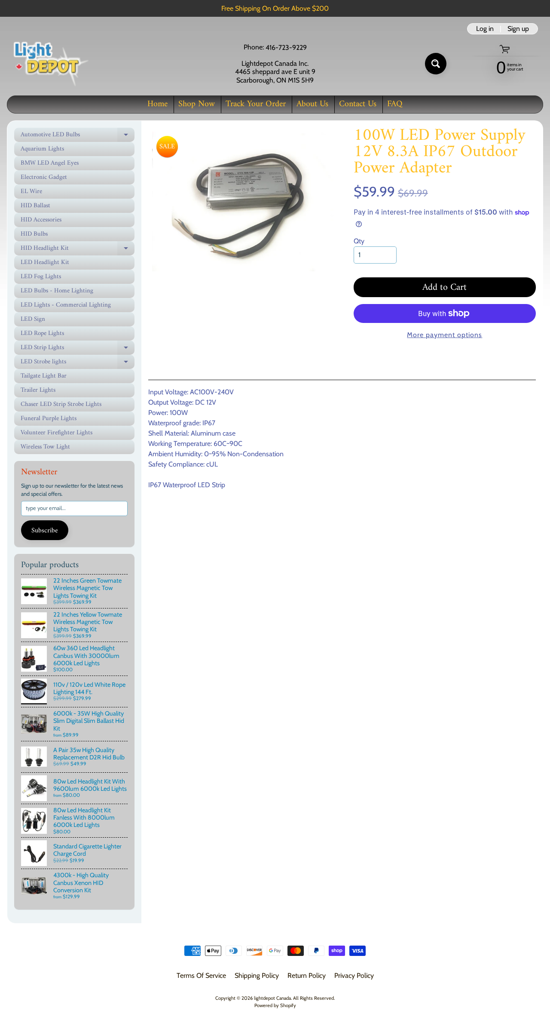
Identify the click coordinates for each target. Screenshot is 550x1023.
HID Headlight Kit (77, 249)
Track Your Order (256, 104)
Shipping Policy (257, 975)
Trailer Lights (38, 390)
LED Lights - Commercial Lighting (66, 305)
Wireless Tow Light (45, 447)
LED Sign (33, 319)
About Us (312, 104)
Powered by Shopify (275, 1005)
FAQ (395, 104)
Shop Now (196, 104)
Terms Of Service (201, 975)
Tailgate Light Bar (44, 376)
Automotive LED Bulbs (77, 135)
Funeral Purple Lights (48, 418)
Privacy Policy (354, 975)
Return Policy (306, 975)
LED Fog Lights (41, 277)
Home (157, 104)
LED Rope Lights (42, 333)
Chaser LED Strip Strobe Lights (61, 404)
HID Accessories (41, 220)
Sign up (518, 28)
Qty (359, 241)
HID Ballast (35, 206)
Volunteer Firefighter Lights (56, 433)
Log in (485, 28)
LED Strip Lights (77, 348)
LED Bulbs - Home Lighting (57, 291)
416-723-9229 (286, 47)
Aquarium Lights (42, 149)
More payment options (444, 335)
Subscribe (44, 531)
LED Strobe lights (77, 362)
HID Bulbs (34, 234)
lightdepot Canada (272, 998)
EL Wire (31, 191)
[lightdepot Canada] (50, 63)
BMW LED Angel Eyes (50, 163)
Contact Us (357, 104)
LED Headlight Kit (45, 262)
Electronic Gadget (44, 177)
